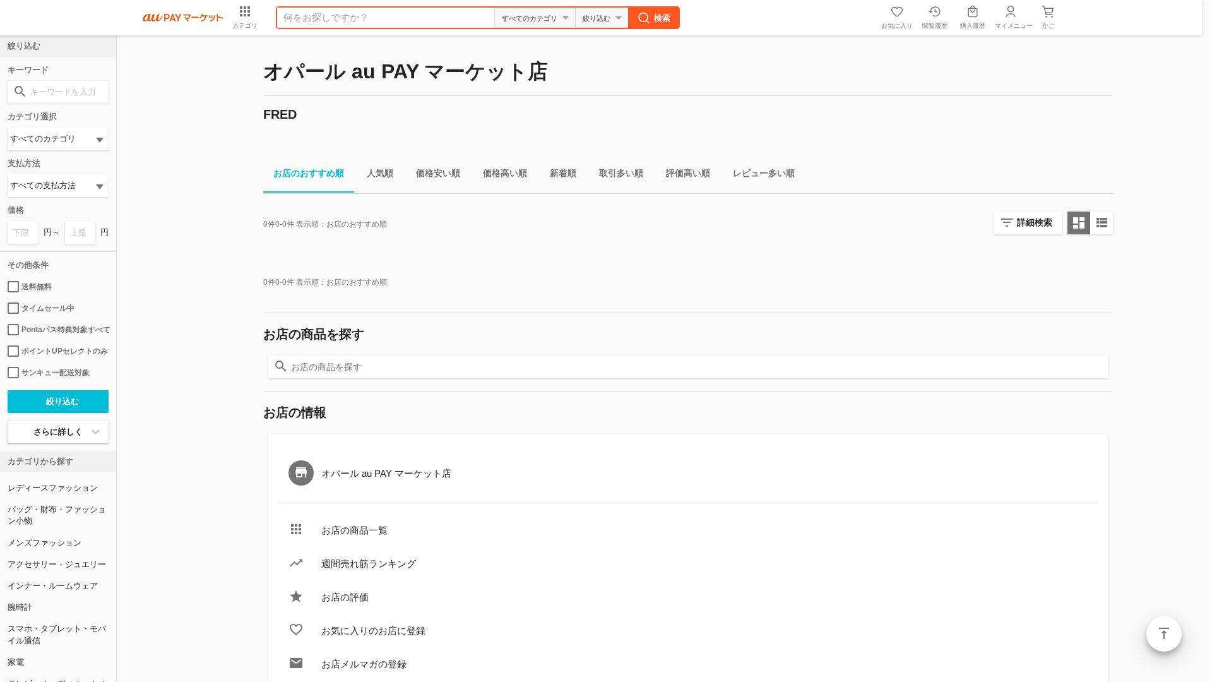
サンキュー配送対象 (55, 372)
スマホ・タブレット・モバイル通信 (57, 634)
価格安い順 (438, 173)
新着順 (563, 173)
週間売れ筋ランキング (368, 563)
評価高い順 (688, 173)
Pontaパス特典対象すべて (65, 329)
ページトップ (1164, 634)
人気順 (380, 173)
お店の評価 (345, 597)
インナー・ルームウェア (53, 585)
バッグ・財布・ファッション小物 (57, 515)
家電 (16, 662)
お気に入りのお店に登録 (373, 630)
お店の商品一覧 (354, 530)
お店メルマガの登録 (364, 664)
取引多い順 (621, 173)
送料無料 (36, 286)
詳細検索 (1034, 222)
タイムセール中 (47, 308)
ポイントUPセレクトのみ (64, 351)
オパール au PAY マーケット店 (386, 473)
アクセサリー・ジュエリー (57, 564)
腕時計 (20, 607)
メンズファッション (44, 542)
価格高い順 (505, 173)
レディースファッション (53, 488)
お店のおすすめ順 (308, 173)
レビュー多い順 (764, 173)
